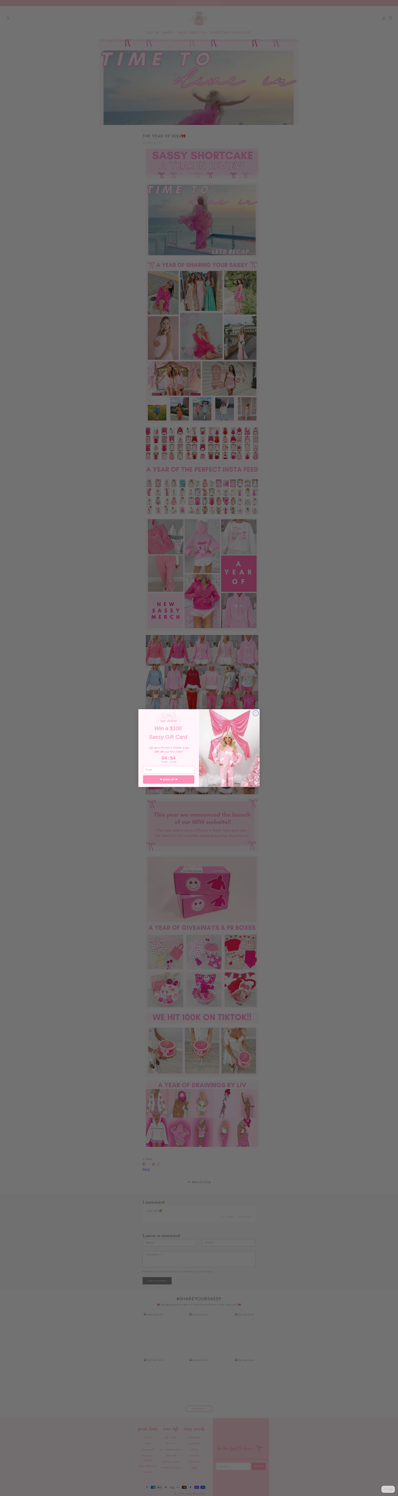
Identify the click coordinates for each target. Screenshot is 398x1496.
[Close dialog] (255, 713)
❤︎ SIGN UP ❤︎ (169, 779)
